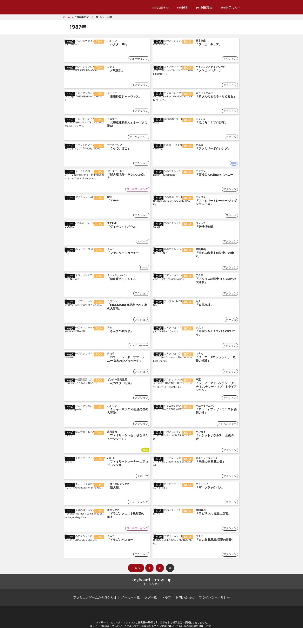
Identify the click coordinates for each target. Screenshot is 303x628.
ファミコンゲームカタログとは (94, 597)
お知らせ (160, 7)
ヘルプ (166, 597)
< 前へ (135, 567)
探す (182, 7)
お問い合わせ (185, 597)
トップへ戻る (151, 581)
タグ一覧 (150, 597)
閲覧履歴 (204, 7)
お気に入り (230, 7)
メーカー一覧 (130, 597)
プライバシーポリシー (214, 597)
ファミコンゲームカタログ (86, 7)
